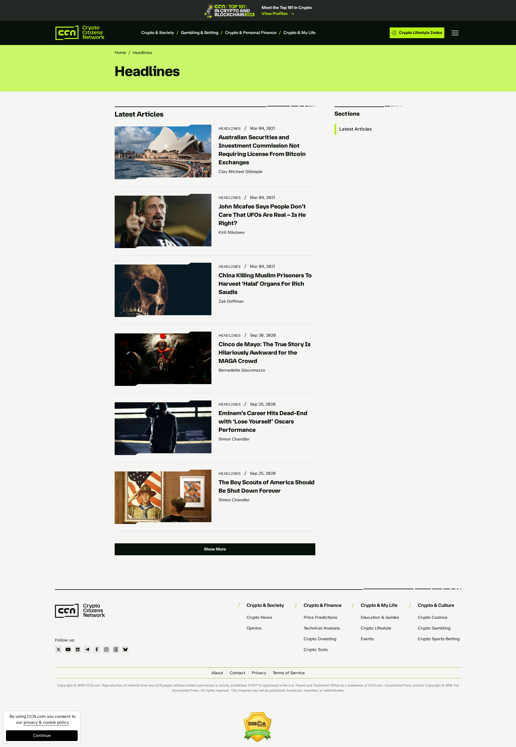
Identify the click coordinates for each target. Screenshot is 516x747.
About (217, 672)
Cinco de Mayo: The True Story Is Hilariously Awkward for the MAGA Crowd (265, 352)
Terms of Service (289, 672)
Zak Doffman (231, 301)
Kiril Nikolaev (232, 232)
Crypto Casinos (432, 617)
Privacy (259, 672)
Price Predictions (320, 617)
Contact (237, 672)
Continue (42, 735)
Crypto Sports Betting (439, 638)
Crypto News (259, 617)
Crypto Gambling (434, 628)
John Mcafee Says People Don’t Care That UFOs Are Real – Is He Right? (262, 215)
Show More (215, 549)
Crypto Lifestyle (376, 628)
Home (120, 52)
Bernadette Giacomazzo (242, 370)
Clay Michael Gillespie (240, 171)
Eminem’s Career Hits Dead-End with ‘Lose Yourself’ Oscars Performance (263, 421)
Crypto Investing (320, 638)
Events (367, 638)
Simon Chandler (234, 439)
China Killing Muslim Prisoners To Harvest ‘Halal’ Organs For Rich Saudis (265, 284)
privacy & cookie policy (46, 722)
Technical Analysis (322, 628)
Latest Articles (355, 129)
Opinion (254, 628)
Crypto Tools (316, 649)
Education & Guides (380, 617)
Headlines (230, 128)
